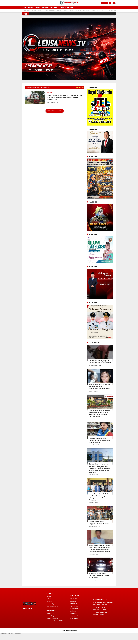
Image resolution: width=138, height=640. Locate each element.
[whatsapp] (27, 611)
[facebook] (22, 3)
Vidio (115, 10)
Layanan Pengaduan (51, 616)
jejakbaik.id (73, 611)
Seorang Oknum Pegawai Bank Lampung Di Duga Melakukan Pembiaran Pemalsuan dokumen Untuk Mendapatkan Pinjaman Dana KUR (99, 468)
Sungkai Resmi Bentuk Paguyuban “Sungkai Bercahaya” (99, 523)
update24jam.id (74, 618)
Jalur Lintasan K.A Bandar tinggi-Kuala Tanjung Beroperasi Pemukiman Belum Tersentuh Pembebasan (64, 97)
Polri (108, 10)
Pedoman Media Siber (67, 7)
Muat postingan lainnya (54, 111)
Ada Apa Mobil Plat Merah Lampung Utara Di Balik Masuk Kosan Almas (99, 575)
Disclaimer (45, 7)
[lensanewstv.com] (69, 5)
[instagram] (27, 3)
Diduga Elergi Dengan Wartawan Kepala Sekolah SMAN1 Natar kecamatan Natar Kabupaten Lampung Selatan (99, 413)
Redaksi (30, 7)
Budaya (103, 10)
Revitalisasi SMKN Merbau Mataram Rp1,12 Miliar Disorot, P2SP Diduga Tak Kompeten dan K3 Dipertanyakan (110, 13)
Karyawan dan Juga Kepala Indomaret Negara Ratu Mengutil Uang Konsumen (99, 440)
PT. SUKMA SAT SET (98, 615)
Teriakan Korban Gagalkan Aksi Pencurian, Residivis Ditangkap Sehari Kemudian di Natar (31, 13)
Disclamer (49, 601)
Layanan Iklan (50, 613)
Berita (29, 10)
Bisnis (77, 10)
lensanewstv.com (73, 630)
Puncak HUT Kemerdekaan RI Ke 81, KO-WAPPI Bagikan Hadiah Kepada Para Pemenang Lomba (68, 13)
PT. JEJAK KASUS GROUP (100, 605)
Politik (46, 10)
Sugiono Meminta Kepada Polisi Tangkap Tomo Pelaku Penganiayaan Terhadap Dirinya (99, 386)
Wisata (88, 10)
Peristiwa (65, 10)
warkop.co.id (73, 603)
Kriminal (59, 10)
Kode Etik (37, 7)
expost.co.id (73, 601)
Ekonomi (82, 10)
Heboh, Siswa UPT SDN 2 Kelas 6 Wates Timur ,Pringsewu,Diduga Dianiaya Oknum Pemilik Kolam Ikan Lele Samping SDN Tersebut (99, 548)
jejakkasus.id (73, 613)
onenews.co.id (74, 606)
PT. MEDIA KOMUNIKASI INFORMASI (103, 602)
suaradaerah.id (74, 616)
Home (24, 7)
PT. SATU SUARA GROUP (99, 610)
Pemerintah (52, 10)
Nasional (40, 10)
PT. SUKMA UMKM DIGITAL (100, 612)
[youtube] (29, 3)
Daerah (34, 10)
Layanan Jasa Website (52, 618)
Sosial (98, 10)
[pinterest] (30, 611)
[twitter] (24, 3)
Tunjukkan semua (79, 87)
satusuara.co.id (74, 608)
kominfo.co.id (73, 598)
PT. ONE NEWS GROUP (99, 607)
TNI (112, 10)
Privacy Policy (54, 7)
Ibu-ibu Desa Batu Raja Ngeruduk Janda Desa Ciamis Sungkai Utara (100, 362)
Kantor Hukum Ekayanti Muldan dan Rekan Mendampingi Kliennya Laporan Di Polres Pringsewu (99, 497)
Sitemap (104, 3)
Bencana (72, 10)
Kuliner (93, 10)
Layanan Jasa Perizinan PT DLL (54, 621)
